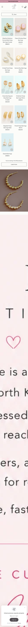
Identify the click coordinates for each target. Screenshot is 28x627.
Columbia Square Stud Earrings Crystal (7, 97)
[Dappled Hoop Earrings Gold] (7, 114)
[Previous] (4, 1)
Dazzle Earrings (7, 153)
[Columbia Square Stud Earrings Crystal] (7, 85)
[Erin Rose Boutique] (14, 6)
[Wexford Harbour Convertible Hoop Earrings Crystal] (7, 27)
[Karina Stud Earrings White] (21, 57)
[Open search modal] (22, 6)
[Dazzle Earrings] (7, 142)
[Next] (24, 1)
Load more (14, 164)
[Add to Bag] (12, 34)
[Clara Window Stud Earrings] (21, 27)
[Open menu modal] (2, 6)
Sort (15, 14)
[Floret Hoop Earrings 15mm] (21, 114)
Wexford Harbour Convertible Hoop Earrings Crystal (7, 40)
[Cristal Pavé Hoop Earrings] (7, 57)
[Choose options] (25, 34)
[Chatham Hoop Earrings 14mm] (21, 85)
